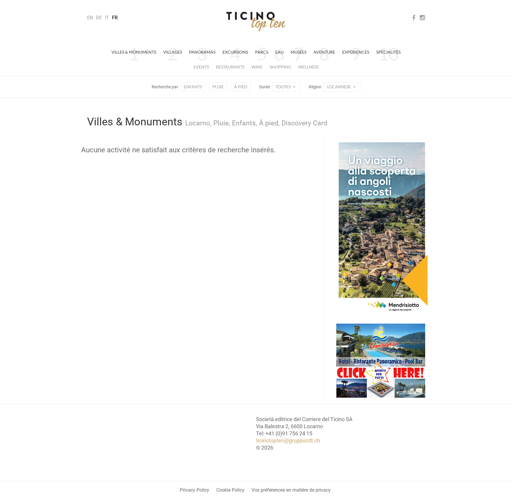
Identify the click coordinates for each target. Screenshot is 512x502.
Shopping (280, 66)
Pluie (218, 86)
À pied (240, 86)
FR (115, 17)
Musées (298, 52)
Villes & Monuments (133, 52)
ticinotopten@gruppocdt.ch (288, 440)
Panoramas (202, 52)
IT (107, 17)
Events (201, 66)
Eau (279, 52)
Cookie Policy (230, 490)
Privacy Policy (194, 490)
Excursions (235, 52)
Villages (172, 52)
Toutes (284, 86)
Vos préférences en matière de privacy (291, 490)
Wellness (308, 66)
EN (90, 17)
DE (99, 17)
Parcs (261, 52)
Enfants (193, 86)
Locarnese (339, 86)
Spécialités (388, 52)
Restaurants (230, 66)
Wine (257, 66)
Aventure (324, 52)
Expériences (355, 52)
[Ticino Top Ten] (256, 21)
